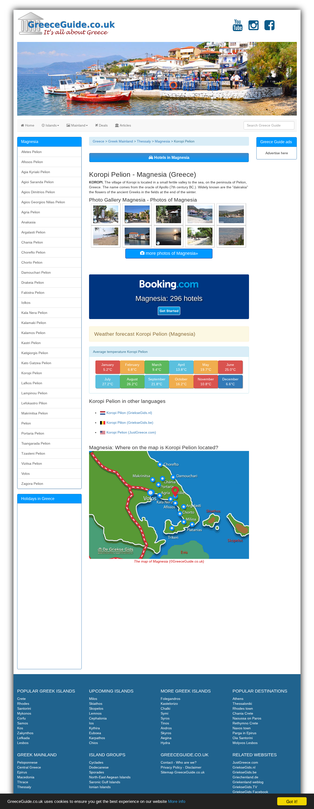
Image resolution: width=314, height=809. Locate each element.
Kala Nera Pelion (34, 313)
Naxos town (242, 728)
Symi (164, 713)
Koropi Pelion (31, 373)
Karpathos (97, 738)
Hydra (165, 743)
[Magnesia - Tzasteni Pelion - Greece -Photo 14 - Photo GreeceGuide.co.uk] (137, 236)
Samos (22, 723)
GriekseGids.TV (245, 787)
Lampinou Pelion (34, 393)
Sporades (96, 772)
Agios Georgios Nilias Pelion (43, 202)
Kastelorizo (169, 704)
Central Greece (29, 767)
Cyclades (96, 762)
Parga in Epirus (244, 733)
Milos (93, 699)
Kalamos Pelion (33, 333)
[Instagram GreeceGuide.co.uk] (254, 28)
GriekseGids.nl (244, 767)
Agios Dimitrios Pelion (38, 192)
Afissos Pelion (32, 162)
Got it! (292, 801)
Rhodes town (243, 708)
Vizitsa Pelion (31, 463)
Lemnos (95, 713)
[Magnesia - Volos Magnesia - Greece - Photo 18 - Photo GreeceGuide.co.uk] (200, 236)
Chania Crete (243, 713)
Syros (165, 718)
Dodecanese (99, 767)
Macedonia (25, 777)
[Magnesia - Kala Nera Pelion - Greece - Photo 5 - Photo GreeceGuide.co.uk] (106, 236)
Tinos (165, 723)
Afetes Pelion (31, 152)
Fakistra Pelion (32, 293)
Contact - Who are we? (178, 762)
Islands (51, 125)
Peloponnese (27, 762)
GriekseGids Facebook (250, 792)
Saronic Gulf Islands (104, 782)
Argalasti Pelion (33, 232)
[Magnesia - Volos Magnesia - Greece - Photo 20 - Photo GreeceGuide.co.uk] (232, 236)
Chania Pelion (32, 242)
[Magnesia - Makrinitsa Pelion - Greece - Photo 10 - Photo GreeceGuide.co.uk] (169, 214)
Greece (98, 141)
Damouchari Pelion (36, 272)
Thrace (22, 782)
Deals (103, 125)
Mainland (77, 125)
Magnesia (162, 141)
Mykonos (24, 713)
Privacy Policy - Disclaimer (181, 767)
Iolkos (25, 303)
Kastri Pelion (31, 343)
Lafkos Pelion (31, 383)
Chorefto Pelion (33, 252)
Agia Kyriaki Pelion (35, 172)
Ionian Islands (100, 787)
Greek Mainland (120, 141)
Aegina (166, 738)
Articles (125, 125)
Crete (21, 699)
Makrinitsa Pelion (34, 413)
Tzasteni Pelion (33, 453)
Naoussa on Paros (247, 718)
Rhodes (23, 704)
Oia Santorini (243, 738)
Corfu (21, 718)
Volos (25, 473)
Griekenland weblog (248, 782)
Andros (166, 728)
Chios (93, 743)
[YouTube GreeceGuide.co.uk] (238, 28)
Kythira (94, 728)
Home (29, 125)
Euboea (95, 733)
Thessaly (144, 141)
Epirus (22, 772)
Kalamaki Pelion (33, 323)
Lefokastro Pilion (34, 403)
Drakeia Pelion (32, 282)
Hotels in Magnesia (171, 157)
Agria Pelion (30, 212)
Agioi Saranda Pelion (37, 182)
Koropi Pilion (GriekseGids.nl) (129, 413)
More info (176, 801)
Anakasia (28, 222)
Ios (91, 723)
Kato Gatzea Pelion (36, 363)
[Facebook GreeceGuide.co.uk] (269, 28)
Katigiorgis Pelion (34, 353)
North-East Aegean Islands (110, 777)
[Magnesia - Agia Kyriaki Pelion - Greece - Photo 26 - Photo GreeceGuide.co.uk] (200, 214)
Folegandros (170, 699)
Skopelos (96, 708)
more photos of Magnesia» (171, 253)
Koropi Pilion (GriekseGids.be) (129, 422)
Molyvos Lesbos (245, 743)
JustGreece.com (245, 762)
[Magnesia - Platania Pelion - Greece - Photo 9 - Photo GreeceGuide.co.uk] (232, 214)
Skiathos (95, 704)
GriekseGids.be (245, 772)
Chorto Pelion (31, 262)
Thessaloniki (242, 704)
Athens (238, 699)
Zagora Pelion (32, 484)
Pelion (26, 423)
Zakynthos (25, 733)
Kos (20, 728)
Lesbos (22, 743)
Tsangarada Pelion (35, 443)
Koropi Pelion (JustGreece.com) (131, 432)
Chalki (165, 708)
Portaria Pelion (32, 433)
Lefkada (23, 738)
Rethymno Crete (245, 723)
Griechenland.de (245, 777)
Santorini (24, 708)
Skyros (166, 733)
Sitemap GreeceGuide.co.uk (183, 772)
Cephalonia (98, 718)
